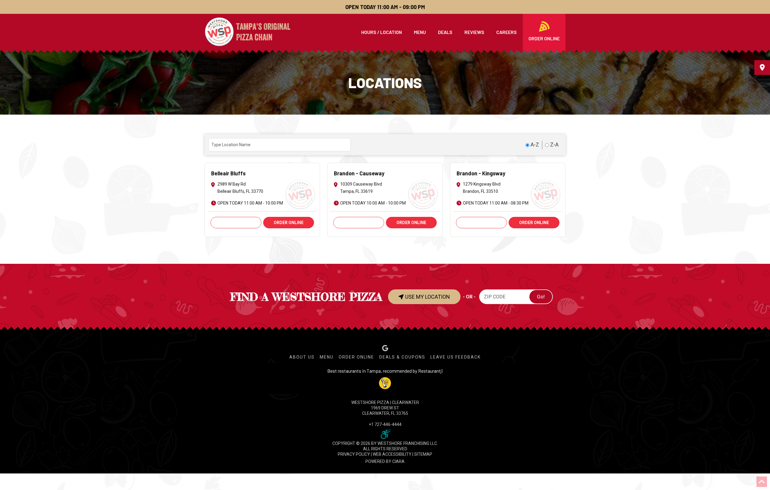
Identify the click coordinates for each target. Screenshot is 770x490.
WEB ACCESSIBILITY (392, 454)
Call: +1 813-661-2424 (481, 222)
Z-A (554, 144)
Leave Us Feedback (455, 357)
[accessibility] (385, 433)
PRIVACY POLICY (354, 454)
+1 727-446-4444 (385, 424)
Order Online (356, 357)
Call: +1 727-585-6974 (236, 222)
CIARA (398, 461)
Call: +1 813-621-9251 (358, 222)
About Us (302, 357)
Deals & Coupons (402, 357)
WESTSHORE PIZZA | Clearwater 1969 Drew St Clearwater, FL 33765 (385, 408)
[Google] (385, 348)
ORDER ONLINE (288, 222)
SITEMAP (423, 454)
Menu (327, 357)
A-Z (534, 144)
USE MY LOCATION (427, 297)
